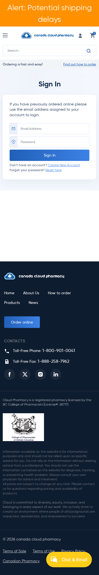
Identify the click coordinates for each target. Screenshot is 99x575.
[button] (9, 374)
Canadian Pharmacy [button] (21, 561)
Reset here (53, 170)
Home (9, 293)
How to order (59, 293)
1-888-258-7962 (53, 361)
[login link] (80, 35)
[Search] (89, 51)
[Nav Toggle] (10, 35)
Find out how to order (79, 64)
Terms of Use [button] (44, 551)
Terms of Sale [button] (14, 551)
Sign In (50, 155)
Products (12, 302)
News (33, 302)
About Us (31, 293)
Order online (22, 322)
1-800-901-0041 (58, 350)
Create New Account (64, 165)
